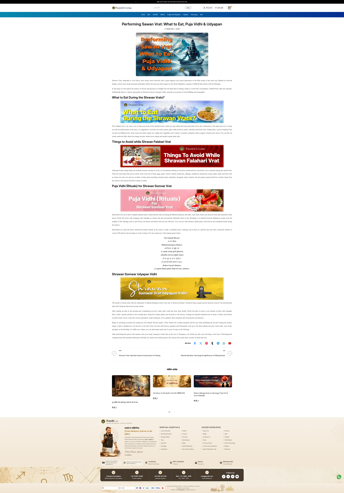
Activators (164, 449)
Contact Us (206, 437)
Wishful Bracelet (166, 434)
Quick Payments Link (209, 449)
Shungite (164, 446)
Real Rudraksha (187, 446)
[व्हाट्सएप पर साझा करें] (224, 343)
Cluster (184, 434)
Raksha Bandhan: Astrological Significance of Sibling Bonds (203, 355)
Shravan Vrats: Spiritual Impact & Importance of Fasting (139, 355)
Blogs (205, 434)
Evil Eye (184, 437)
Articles (226, 431)
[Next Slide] (207, 2)
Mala (183, 443)
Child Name (228, 440)
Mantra (226, 446)
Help (204, 440)
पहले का (120, 350)
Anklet (184, 431)
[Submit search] (188, 7)
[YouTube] (237, 476)
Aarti (225, 434)
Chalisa (226, 437)
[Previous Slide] (136, 2)
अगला (224, 350)
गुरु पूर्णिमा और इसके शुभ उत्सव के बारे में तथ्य (125, 402)
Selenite (163, 443)
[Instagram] (232, 476)
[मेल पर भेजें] (230, 343)
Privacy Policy (207, 443)
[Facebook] (223, 476)
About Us (206, 431)
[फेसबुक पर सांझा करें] (195, 343)
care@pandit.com (207, 476)
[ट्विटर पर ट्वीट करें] (200, 343)
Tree (162, 440)
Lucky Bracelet (165, 431)
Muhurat (227, 449)
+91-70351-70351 (137, 476)
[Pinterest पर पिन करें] (206, 343)
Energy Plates (165, 437)
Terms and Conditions (210, 446)
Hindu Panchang (229, 443)
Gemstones (186, 440)
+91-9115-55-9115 (160, 476)
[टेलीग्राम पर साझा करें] (218, 343)
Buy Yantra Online (188, 449)
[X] (228, 476)
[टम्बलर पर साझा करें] (212, 343)
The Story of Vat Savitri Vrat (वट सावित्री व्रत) (169, 393)
